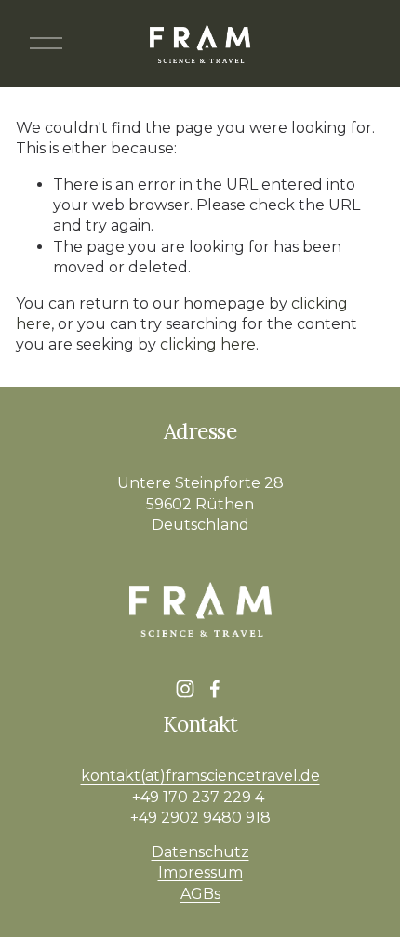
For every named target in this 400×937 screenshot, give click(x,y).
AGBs (200, 894)
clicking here (208, 344)
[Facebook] (215, 689)
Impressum (200, 872)
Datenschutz (200, 852)
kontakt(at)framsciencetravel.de (200, 776)
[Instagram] (185, 689)
